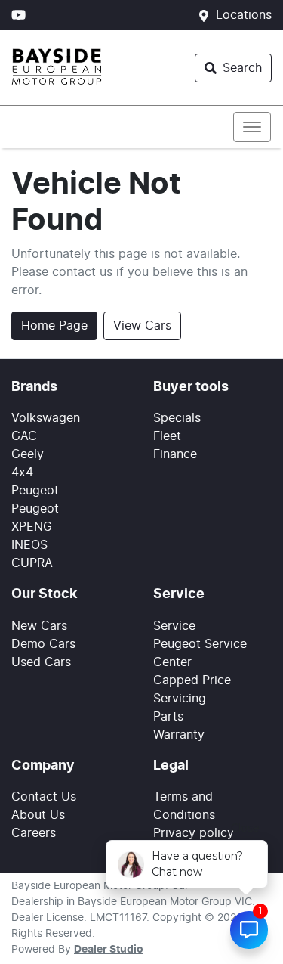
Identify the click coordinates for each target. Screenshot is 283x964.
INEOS (29, 545)
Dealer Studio (108, 949)
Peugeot (35, 491)
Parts (168, 717)
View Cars (142, 326)
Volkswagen (45, 418)
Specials (177, 418)
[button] (252, 127)
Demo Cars (43, 644)
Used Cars (41, 662)
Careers (33, 833)
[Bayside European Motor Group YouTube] (21, 15)
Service (174, 626)
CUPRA (32, 563)
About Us (38, 815)
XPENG (31, 527)
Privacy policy (193, 833)
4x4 (22, 473)
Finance (175, 454)
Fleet (167, 436)
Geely (27, 454)
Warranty (179, 735)
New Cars (39, 626)
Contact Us (43, 797)
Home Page (54, 326)
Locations (244, 15)
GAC (24, 436)
